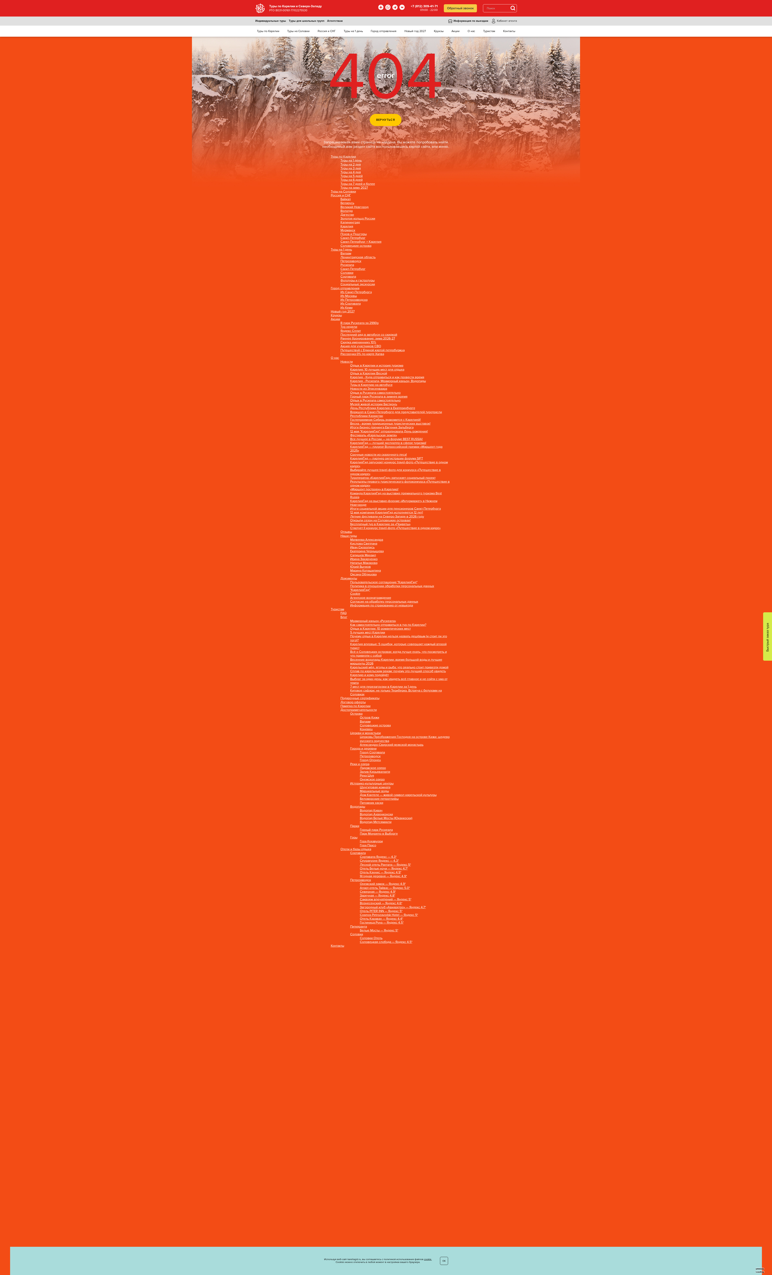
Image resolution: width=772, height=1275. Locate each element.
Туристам (337, 609)
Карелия (346, 226)
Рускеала (347, 265)
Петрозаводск (350, 261)
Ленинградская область (358, 257)
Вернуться (385, 120)
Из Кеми (346, 308)
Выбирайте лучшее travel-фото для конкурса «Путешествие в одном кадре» (395, 472)
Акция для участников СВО (360, 346)
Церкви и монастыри (365, 733)
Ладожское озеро (373, 768)
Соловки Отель (371, 938)
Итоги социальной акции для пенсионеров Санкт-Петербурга (395, 509)
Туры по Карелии (343, 157)
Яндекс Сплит (350, 331)
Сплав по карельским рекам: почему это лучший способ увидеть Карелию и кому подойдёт (398, 673)
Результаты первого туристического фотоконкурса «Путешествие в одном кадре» (400, 483)
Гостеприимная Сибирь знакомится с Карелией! (385, 420)
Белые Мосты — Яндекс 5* (379, 930)
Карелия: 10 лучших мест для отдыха (377, 370)
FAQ (343, 613)
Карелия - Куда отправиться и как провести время (387, 377)
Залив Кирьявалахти (375, 772)
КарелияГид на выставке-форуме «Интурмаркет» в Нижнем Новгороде (393, 503)
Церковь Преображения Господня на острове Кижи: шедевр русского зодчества (405, 739)
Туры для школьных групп (306, 21)
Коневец (366, 729)
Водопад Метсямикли (376, 822)
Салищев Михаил (363, 555)
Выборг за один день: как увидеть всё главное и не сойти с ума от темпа (398, 681)
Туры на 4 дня (350, 172)
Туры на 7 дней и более (357, 184)
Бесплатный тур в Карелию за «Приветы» (380, 524)
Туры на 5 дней (351, 176)
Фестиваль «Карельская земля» (373, 435)
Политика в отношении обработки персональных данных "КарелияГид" (392, 588)
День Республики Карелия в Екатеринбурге (382, 408)
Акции (335, 319)
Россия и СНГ (341, 195)
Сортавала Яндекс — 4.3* (378, 857)
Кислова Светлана (363, 544)
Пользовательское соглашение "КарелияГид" (383, 582)
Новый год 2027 (343, 312)
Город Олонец (370, 760)
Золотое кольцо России (357, 219)
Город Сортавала (372, 752)
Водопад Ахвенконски (376, 814)
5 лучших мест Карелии (367, 632)
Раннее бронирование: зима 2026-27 (367, 339)
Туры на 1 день (351, 160)
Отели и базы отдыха (355, 849)
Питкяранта (358, 927)
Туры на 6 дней (351, 180)
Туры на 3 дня (350, 168)
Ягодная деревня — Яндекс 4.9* (383, 876)
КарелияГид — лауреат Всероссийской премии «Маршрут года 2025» (396, 449)
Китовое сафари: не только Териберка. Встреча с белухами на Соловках (396, 692)
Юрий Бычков (360, 567)
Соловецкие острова (355, 246)
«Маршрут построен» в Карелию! (374, 489)
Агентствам (335, 21)
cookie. (428, 1259)
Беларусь (347, 203)
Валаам (345, 253)
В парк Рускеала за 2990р (359, 323)
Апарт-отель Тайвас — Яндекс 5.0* (385, 888)
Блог (343, 617)
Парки (354, 826)
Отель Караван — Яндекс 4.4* (381, 919)
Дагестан (347, 215)
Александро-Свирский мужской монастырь (391, 745)
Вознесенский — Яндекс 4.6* (381, 903)
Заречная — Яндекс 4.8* (377, 896)
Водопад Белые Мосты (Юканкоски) (386, 818)
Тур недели (348, 327)
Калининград (350, 222)
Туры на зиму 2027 (354, 188)
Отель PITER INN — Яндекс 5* (381, 911)
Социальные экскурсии (357, 284)
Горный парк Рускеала (376, 830)
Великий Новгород (354, 207)
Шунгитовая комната (375, 787)
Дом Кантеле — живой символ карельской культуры (398, 795)
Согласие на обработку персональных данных (384, 602)
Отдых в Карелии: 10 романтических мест (380, 629)
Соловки (346, 273)
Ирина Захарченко (364, 559)
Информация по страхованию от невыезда (381, 605)
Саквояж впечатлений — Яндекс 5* (385, 899)
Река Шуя (367, 776)
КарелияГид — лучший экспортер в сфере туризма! (388, 443)
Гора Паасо (368, 845)
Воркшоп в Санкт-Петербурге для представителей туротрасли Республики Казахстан (396, 414)
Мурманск (347, 230)
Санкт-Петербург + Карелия (360, 242)
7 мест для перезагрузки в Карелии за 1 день (383, 687)
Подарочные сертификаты (359, 698)
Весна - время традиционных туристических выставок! (390, 424)
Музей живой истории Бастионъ (373, 404)
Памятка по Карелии (355, 706)
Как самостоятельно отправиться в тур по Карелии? (388, 625)
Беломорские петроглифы (379, 799)
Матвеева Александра (366, 540)
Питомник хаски (371, 803)
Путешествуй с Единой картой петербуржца (372, 350)
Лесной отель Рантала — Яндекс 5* (385, 865)
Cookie (355, 594)
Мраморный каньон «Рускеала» (373, 621)
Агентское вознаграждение (370, 598)
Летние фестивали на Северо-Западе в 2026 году (387, 517)
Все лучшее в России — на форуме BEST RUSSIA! (386, 439)
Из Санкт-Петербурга (356, 292)
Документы (348, 578)
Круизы (336, 315)
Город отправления (345, 288)
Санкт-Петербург (353, 238)
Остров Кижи (369, 718)
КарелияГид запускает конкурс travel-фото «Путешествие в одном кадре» (399, 464)
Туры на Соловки (343, 192)
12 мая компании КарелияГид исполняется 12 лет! (386, 513)
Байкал (345, 199)
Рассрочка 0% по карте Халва (362, 354)
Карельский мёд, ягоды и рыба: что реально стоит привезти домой (399, 667)
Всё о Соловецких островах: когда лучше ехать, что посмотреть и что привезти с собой (398, 654)
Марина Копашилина (365, 571)
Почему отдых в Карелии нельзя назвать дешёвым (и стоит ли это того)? (398, 638)
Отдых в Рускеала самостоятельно (375, 393)
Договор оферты (353, 702)
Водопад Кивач (371, 810)
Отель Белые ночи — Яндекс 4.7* (384, 869)
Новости (346, 362)
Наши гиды (348, 536)
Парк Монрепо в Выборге (379, 834)
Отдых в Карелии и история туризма (376, 366)
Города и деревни (363, 749)
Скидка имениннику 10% (358, 342)
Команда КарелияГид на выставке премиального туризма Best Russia (396, 495)
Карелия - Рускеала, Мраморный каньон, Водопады (388, 381)
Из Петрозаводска (354, 300)
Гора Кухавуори (371, 841)
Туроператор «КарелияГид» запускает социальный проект (393, 478)
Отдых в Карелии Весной (368, 373)
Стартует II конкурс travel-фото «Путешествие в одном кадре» (395, 528)
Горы (353, 838)
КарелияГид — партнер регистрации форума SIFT (386, 458)
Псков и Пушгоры (353, 234)
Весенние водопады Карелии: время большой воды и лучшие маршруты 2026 (396, 662)
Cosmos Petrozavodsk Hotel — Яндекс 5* (389, 915)
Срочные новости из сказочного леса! (378, 455)
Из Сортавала (350, 304)
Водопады (357, 807)
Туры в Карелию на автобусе (371, 385)
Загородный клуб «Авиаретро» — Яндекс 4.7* (393, 907)
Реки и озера (359, 764)
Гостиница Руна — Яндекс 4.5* (382, 923)
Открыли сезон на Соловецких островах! (380, 520)
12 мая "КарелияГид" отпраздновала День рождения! (389, 431)
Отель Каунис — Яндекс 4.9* (380, 872)
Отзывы (346, 532)
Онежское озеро (372, 779)
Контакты (337, 946)
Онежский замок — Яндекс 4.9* (383, 884)
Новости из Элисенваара (368, 389)
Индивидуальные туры (270, 21)
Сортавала (348, 277)
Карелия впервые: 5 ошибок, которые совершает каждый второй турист (398, 646)
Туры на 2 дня (350, 165)
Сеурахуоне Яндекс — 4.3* (379, 861)
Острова (356, 714)
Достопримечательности (358, 710)
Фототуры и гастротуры (357, 280)
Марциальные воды (374, 791)
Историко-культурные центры (372, 783)
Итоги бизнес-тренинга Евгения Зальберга (382, 427)
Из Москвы (348, 296)
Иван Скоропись (362, 547)
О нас (335, 358)
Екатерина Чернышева (367, 551)
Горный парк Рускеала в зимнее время (378, 397)
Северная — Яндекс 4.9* (378, 892)
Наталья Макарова (363, 563)
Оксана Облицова (363, 574)
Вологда (346, 211)
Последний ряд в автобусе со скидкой (368, 335)
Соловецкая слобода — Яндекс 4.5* (386, 942)
